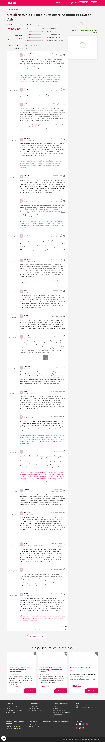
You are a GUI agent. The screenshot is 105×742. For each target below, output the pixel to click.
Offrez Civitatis (10, 712)
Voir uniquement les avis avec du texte (22, 48)
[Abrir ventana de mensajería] (3, 738)
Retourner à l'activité (13, 9)
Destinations (33, 706)
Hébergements (57, 714)
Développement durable (14, 710)
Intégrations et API (58, 712)
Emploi (54, 717)
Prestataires (56, 706)
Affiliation (55, 708)
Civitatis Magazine (34, 708)
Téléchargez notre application (40, 721)
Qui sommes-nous (12, 706)
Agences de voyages (58, 710)
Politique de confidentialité (86, 739)
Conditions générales (67, 739)
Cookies (96, 739)
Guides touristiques (35, 710)
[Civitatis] (12, 3)
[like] (35, 654)
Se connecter (84, 2)
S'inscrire (94, 2)
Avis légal (76, 739)
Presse (8, 708)
